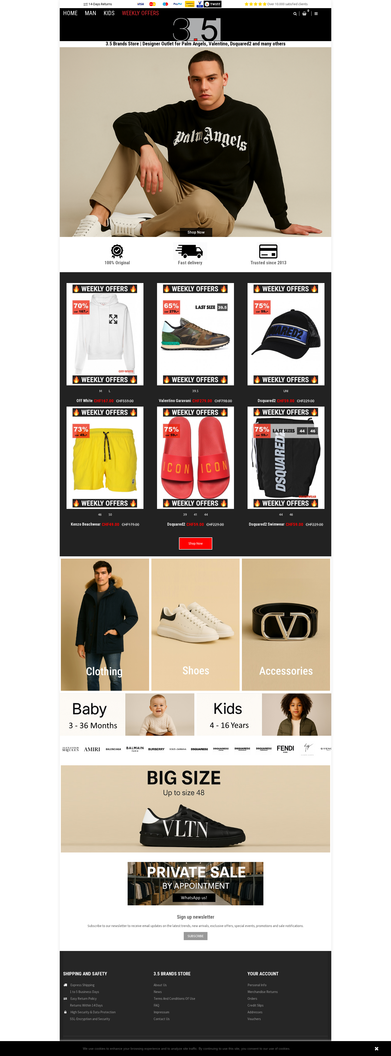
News (158, 992)
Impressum (161, 1012)
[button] (295, 13)
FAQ (156, 1005)
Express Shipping (82, 985)
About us (160, 985)
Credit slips (256, 1005)
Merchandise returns (263, 992)
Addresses (255, 1012)
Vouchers (254, 1019)
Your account (263, 973)
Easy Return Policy (83, 998)
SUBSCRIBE (196, 936)
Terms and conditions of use (174, 998)
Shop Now (196, 232)
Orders (252, 998)
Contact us (162, 1019)
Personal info (257, 985)
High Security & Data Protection (93, 1012)
